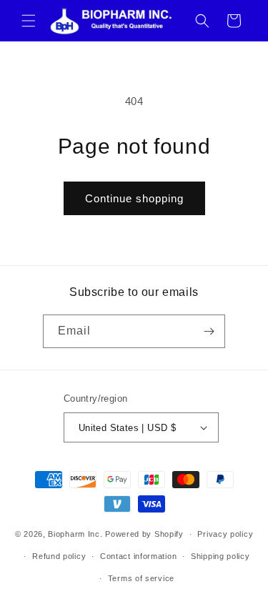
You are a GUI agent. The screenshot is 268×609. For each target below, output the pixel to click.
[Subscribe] (208, 331)
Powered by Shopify (144, 534)
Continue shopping (134, 198)
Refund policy (59, 556)
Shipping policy (220, 556)
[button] (28, 20)
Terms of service (141, 578)
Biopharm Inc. (75, 534)
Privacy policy (225, 534)
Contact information (138, 556)
